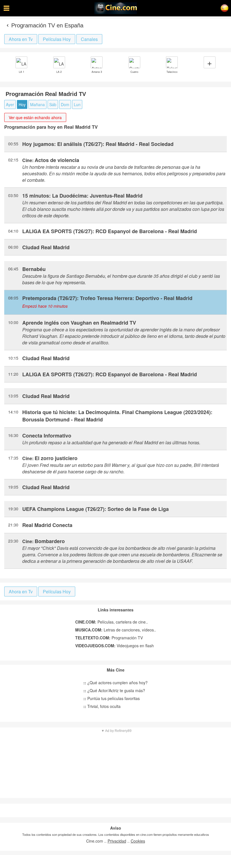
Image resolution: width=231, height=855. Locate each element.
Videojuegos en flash (114, 645)
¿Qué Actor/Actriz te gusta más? (114, 690)
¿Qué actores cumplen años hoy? (115, 682)
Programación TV (109, 637)
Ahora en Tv (21, 39)
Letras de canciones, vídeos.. (115, 630)
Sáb (52, 104)
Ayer (10, 104)
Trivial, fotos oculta (102, 706)
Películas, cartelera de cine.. (111, 622)
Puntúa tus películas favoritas (111, 698)
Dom (65, 104)
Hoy (22, 104)
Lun (77, 104)
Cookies (138, 841)
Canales (89, 39)
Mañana (37, 104)
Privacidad (117, 841)
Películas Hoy (57, 39)
